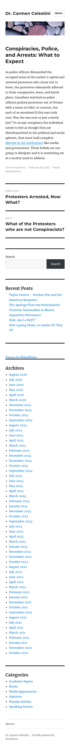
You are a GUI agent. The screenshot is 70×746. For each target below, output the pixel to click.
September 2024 (20, 471)
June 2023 (16, 531)
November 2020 (20, 648)
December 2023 (20, 511)
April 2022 (16, 582)
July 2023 (15, 526)
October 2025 (18, 415)
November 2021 (20, 602)
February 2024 (19, 501)
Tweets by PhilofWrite (21, 357)
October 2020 (18, 653)
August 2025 (18, 425)
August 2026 (18, 374)
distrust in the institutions (24, 143)
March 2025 (17, 445)
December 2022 (20, 551)
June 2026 (16, 385)
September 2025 (20, 420)
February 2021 (19, 637)
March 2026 (17, 400)
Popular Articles (20, 701)
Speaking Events (21, 706)
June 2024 (16, 481)
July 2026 (15, 379)
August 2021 (17, 617)
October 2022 (18, 562)
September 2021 (20, 612)
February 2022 (19, 592)
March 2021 (17, 632)
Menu (59, 13)
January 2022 (18, 597)
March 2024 (17, 496)
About (9, 724)
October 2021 (18, 607)
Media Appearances (23, 691)
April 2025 (16, 440)
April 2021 (16, 627)
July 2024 (15, 476)
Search (10, 256)
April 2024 (16, 491)
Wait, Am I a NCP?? (22, 320)
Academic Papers (21, 681)
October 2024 (18, 465)
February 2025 (19, 450)
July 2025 (15, 430)
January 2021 (18, 642)
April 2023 (16, 536)
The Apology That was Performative (34, 305)
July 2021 (15, 622)
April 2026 (16, 395)
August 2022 (18, 567)
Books (13, 686)
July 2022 (15, 572)
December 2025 (20, 405)
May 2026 (16, 390)
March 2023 (17, 541)
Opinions (15, 696)
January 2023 (18, 546)
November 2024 (20, 460)
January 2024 (18, 506)
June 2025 (16, 435)
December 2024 (20, 455)
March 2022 (17, 587)
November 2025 (20, 410)
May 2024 (16, 486)
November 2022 (20, 557)
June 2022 (16, 577)
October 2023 (18, 516)
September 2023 (20, 521)
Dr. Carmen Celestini (27, 13)
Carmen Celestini (15, 167)
